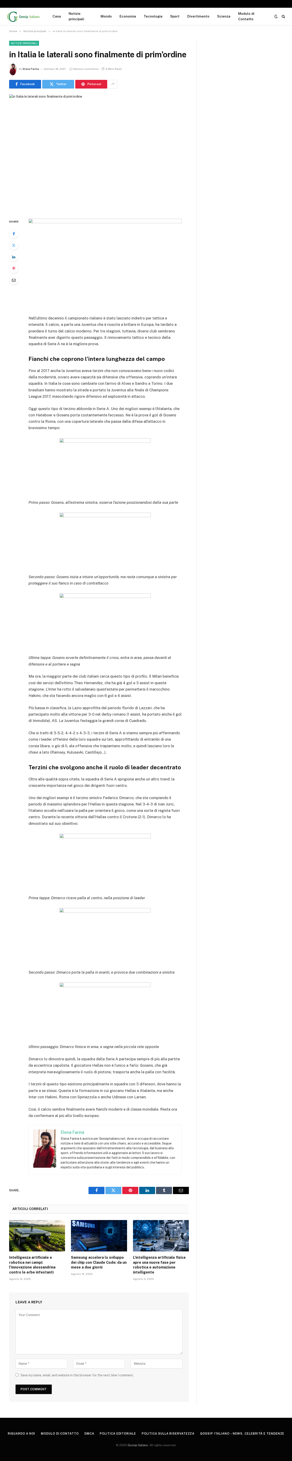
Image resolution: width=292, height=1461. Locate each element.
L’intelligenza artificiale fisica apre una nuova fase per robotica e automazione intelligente (159, 1264)
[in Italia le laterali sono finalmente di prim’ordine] (99, 152)
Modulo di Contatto (246, 16)
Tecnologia (153, 16)
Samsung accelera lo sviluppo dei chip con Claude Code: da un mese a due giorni (99, 1262)
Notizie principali (76, 16)
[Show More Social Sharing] (112, 84)
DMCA (89, 1433)
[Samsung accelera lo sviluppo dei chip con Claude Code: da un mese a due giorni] (99, 1235)
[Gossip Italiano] (24, 16)
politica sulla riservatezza (168, 1433)
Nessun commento (86, 69)
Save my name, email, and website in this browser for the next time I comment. (77, 1375)
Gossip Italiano (138, 1445)
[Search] (283, 16)
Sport (175, 16)
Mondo (106, 16)
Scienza (223, 16)
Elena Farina (31, 69)
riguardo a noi (21, 1433)
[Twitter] (13, 245)
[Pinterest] (13, 268)
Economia (128, 16)
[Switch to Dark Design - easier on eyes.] (276, 16)
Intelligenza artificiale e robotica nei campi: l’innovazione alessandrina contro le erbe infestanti (32, 1264)
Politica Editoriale (118, 1433)
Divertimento (198, 16)
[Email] (13, 280)
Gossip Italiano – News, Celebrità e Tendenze (242, 1433)
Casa (56, 16)
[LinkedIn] (13, 256)
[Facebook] (13, 233)
